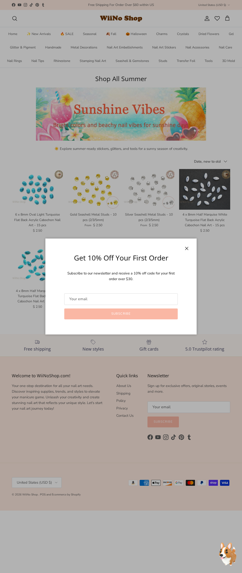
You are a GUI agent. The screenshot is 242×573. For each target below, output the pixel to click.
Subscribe (120, 314)
